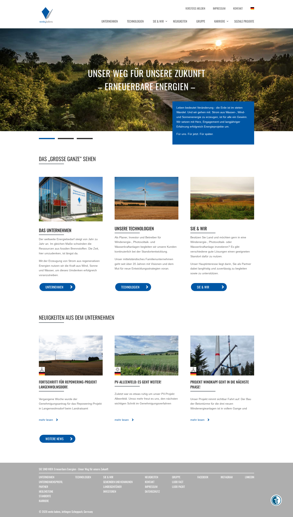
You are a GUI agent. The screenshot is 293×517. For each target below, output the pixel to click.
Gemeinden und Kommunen (118, 482)
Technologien (135, 21)
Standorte (45, 496)
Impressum (151, 486)
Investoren (109, 491)
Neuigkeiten (180, 21)
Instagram (227, 477)
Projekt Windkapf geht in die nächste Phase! (219, 384)
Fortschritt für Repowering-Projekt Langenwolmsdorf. (68, 384)
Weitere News (54, 438)
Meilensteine (46, 491)
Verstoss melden (195, 9)
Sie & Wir (158, 21)
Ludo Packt (178, 486)
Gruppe (200, 21)
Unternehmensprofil (51, 482)
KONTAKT (238, 9)
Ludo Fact (177, 482)
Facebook (202, 477)
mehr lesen (46, 419)
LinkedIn (249, 477)
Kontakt (149, 482)
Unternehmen (109, 21)
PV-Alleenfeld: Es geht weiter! (138, 381)
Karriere (219, 21)
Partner (43, 486)
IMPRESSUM (219, 9)
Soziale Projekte (244, 21)
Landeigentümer (112, 486)
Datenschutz (152, 491)
